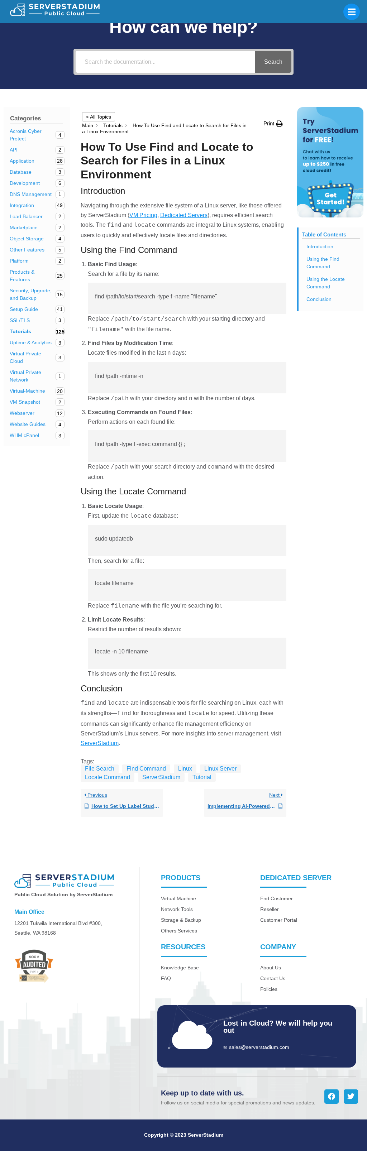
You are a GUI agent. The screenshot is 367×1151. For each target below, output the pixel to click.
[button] (273, 123)
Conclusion (319, 299)
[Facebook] (331, 1096)
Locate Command (107, 777)
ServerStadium (100, 743)
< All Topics (98, 117)
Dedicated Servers (184, 215)
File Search (99, 769)
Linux (185, 769)
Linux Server (220, 769)
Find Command (146, 769)
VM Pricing (143, 215)
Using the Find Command (322, 262)
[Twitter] (351, 1096)
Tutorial (201, 777)
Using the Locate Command (325, 282)
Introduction (319, 246)
